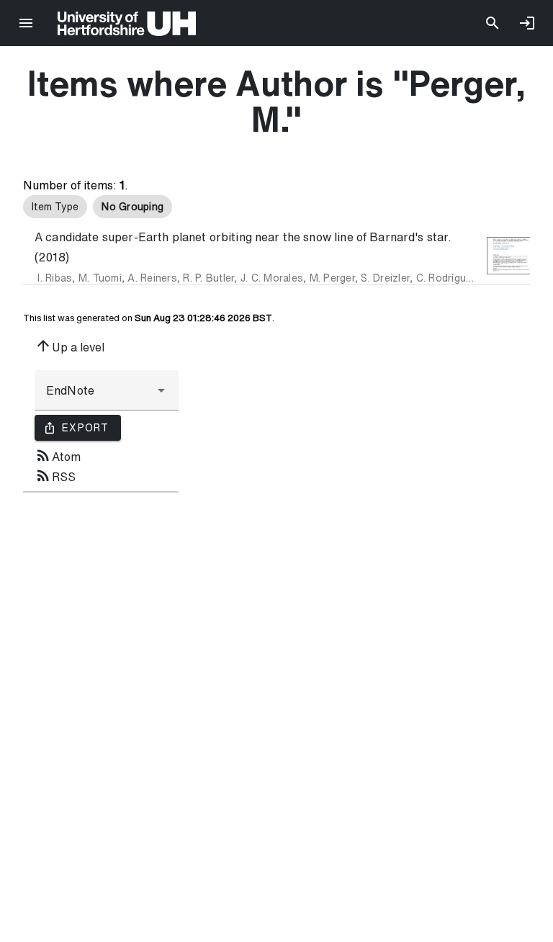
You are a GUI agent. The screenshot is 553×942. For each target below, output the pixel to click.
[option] (55, 206)
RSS (55, 475)
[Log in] (527, 23)
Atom (58, 455)
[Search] (492, 23)
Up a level (69, 345)
